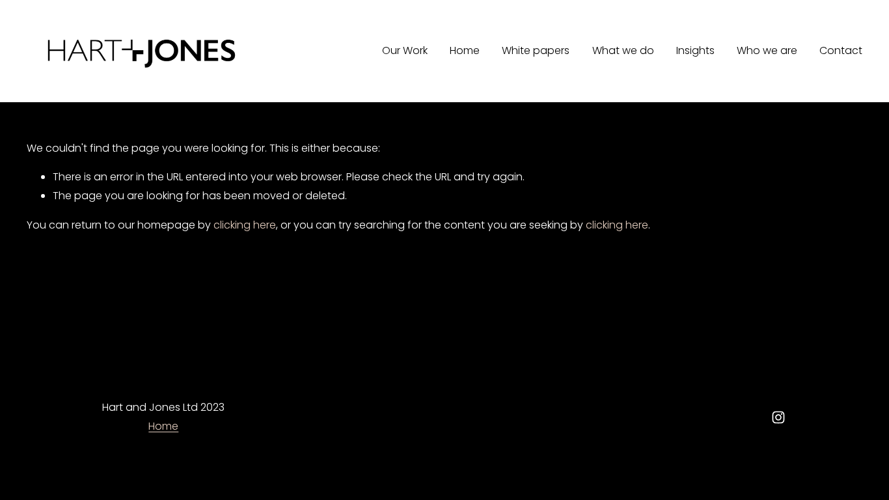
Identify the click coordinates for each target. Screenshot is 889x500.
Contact (840, 50)
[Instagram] (778, 417)
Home (465, 50)
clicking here (244, 224)
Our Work (405, 50)
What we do (623, 50)
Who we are (767, 50)
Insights (695, 50)
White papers (535, 50)
